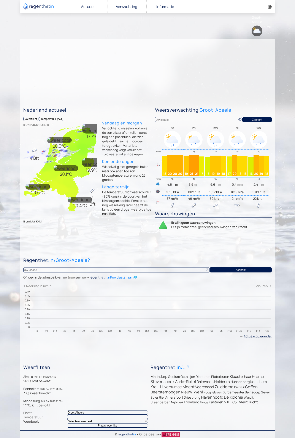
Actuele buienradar (258, 336)
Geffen (251, 386)
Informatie (165, 6)
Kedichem (258, 381)
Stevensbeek (162, 381)
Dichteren (203, 376)
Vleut (243, 402)
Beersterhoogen (165, 392)
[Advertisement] (147, 71)
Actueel (87, 6)
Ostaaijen (188, 376)
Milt (226, 402)
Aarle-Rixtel (185, 381)
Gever (265, 392)
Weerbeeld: (31, 421)
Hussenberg (240, 381)
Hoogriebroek (212, 392)
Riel (162, 397)
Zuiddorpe (224, 386)
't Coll (234, 402)
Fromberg (191, 402)
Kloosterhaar (240, 376)
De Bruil (239, 387)
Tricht (253, 402)
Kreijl (155, 386)
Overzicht (31, 119)
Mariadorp (159, 376)
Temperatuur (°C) (51, 119)
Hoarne (258, 376)
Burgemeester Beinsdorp (241, 392)
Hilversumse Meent (177, 386)
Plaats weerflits (107, 425)
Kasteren (216, 402)
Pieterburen (220, 376)
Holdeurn (222, 381)
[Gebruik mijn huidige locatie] (240, 119)
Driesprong (192, 397)
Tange (204, 402)
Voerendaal (204, 386)
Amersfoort (174, 397)
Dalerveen (205, 381)
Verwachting (126, 6)
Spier (154, 397)
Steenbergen (160, 402)
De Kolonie (233, 397)
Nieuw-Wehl (192, 392)
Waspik (249, 397)
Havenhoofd (212, 397)
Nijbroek (177, 402)
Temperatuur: (33, 417)
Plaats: (28, 413)
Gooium (174, 376)
